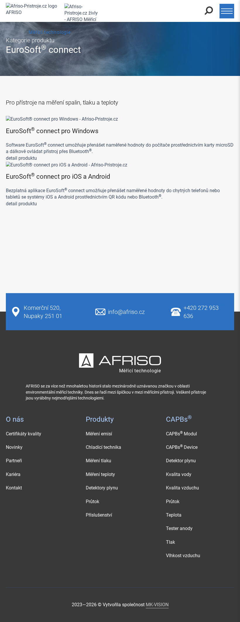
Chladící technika (103, 447)
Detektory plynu (102, 488)
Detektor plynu (181, 460)
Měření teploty (100, 474)
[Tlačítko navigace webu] (227, 11)
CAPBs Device (182, 447)
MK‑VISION (157, 604)
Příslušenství (99, 515)
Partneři (14, 460)
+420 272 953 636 (201, 311)
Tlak (170, 542)
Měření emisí (99, 434)
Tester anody (179, 528)
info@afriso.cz (126, 311)
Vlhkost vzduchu (183, 555)
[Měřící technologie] (50, 11)
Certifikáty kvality (23, 434)
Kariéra (13, 474)
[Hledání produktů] (209, 11)
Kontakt (14, 488)
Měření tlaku (98, 460)
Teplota (173, 515)
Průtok (92, 501)
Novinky (14, 447)
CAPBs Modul (181, 434)
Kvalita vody (178, 474)
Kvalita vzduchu (182, 488)
